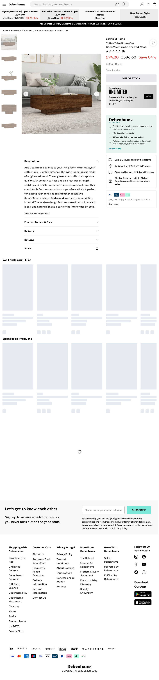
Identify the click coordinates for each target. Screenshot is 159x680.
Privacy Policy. (124, 526)
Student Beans (17, 619)
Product (60, 584)
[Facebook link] (134, 563)
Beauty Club (16, 629)
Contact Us (39, 596)
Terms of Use (63, 571)
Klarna (12, 609)
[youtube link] (142, 563)
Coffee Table (62, 30)
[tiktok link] (134, 571)
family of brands (131, 520)
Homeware (16, 30)
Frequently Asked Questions (38, 570)
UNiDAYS (14, 624)
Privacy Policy (63, 552)
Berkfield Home (113, 38)
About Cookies (64, 566)
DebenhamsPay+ (19, 591)
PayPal (12, 614)
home (5, 30)
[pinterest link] (142, 555)
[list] (60, 94)
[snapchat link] (142, 571)
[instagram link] (134, 555)
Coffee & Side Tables (44, 30)
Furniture (28, 30)
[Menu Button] (4, 4)
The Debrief (86, 556)
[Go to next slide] (95, 94)
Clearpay (14, 604)
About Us (37, 552)
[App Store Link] (141, 597)
